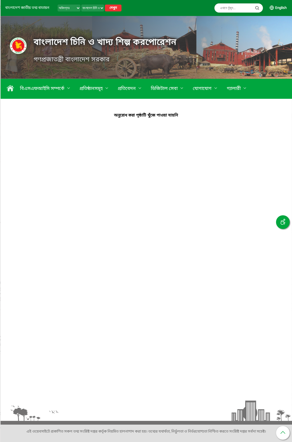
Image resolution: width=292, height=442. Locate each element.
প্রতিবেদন (127, 89)
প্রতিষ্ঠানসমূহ (92, 89)
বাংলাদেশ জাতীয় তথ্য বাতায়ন (27, 7)
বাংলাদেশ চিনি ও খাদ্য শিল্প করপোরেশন (105, 42)
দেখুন (113, 8)
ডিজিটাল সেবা (165, 89)
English (281, 8)
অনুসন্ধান (257, 8)
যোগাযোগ (203, 89)
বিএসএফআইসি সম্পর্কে (43, 89)
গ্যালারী (234, 89)
